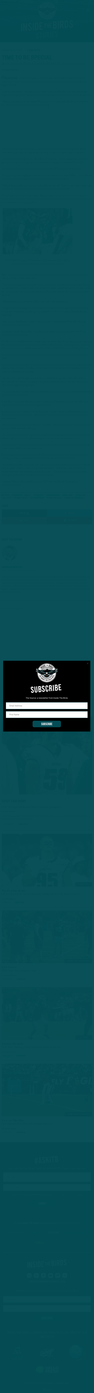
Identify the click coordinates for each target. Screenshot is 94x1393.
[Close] (87, 663)
